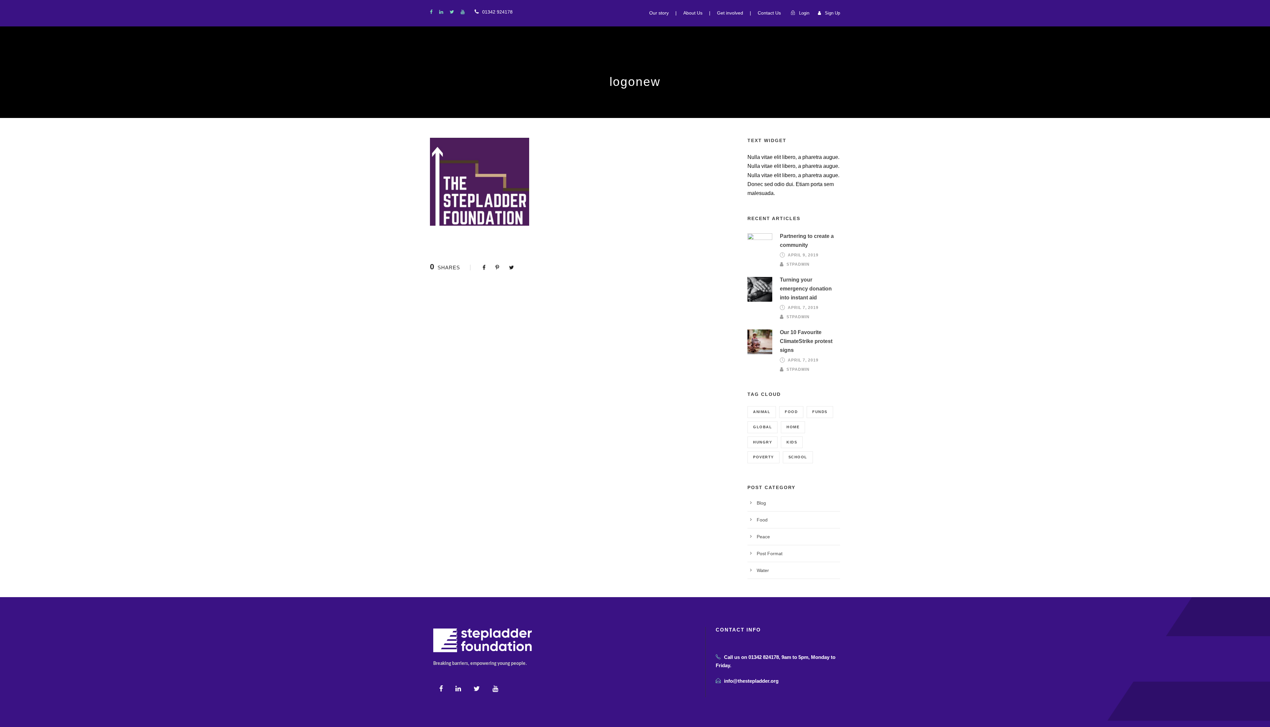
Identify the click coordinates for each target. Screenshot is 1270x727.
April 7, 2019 (803, 307)
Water (763, 570)
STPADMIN (798, 264)
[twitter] (452, 12)
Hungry (762, 442)
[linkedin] (441, 12)
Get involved (730, 13)
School (797, 457)
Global (762, 427)
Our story (659, 13)
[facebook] (431, 12)
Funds (819, 412)
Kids (791, 442)
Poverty (763, 457)
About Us (692, 13)
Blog (761, 503)
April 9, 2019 (803, 255)
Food (791, 412)
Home (792, 427)
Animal (761, 412)
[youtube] (463, 12)
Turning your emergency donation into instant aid (806, 288)
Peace (763, 536)
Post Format (770, 553)
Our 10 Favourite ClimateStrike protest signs (806, 341)
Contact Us (769, 13)
